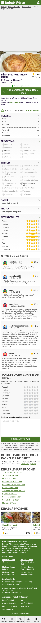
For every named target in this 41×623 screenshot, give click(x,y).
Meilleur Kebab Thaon (8, 561)
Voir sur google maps (28, 464)
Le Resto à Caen (9, 479)
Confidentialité (26, 603)
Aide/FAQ (24, 606)
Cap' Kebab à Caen (10, 488)
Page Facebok (8, 600)
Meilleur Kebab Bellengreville (8, 573)
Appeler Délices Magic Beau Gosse (22, 91)
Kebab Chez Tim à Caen (12, 482)
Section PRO (7, 609)
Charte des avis (32, 449)
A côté (28, 621)
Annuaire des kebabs (15, 2)
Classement (20, 621)
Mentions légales (9, 606)
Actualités (12, 621)
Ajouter (36, 621)
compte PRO (14, 102)
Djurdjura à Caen (9, 494)
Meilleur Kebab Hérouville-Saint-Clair (27, 562)
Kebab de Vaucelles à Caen (13, 485)
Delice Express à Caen (11, 497)
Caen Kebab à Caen (10, 500)
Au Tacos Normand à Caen (13, 491)
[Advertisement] (20, 31)
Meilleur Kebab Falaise (8, 568)
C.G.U (22, 600)
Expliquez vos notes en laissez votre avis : (16, 417)
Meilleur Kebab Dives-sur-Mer (26, 573)
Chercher (4, 621)
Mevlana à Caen (9, 503)
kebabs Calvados (32, 110)
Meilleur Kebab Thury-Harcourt (27, 568)
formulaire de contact (11, 592)
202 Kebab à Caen (10, 475)
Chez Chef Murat (9, 525)
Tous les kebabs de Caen (12, 472)
